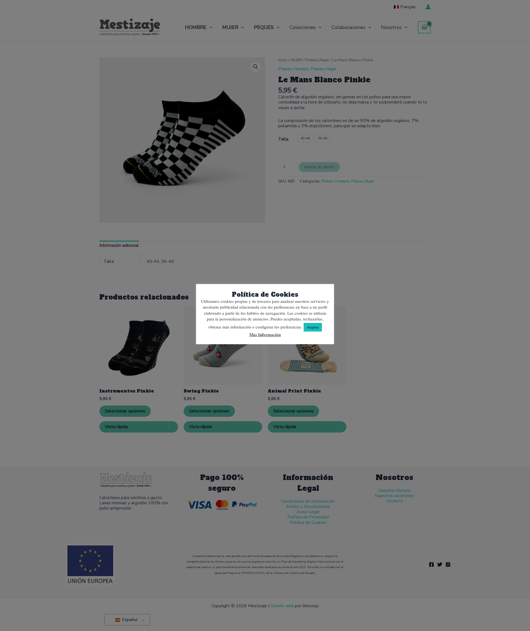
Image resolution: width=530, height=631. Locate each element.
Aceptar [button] (313, 327)
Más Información (265, 334)
